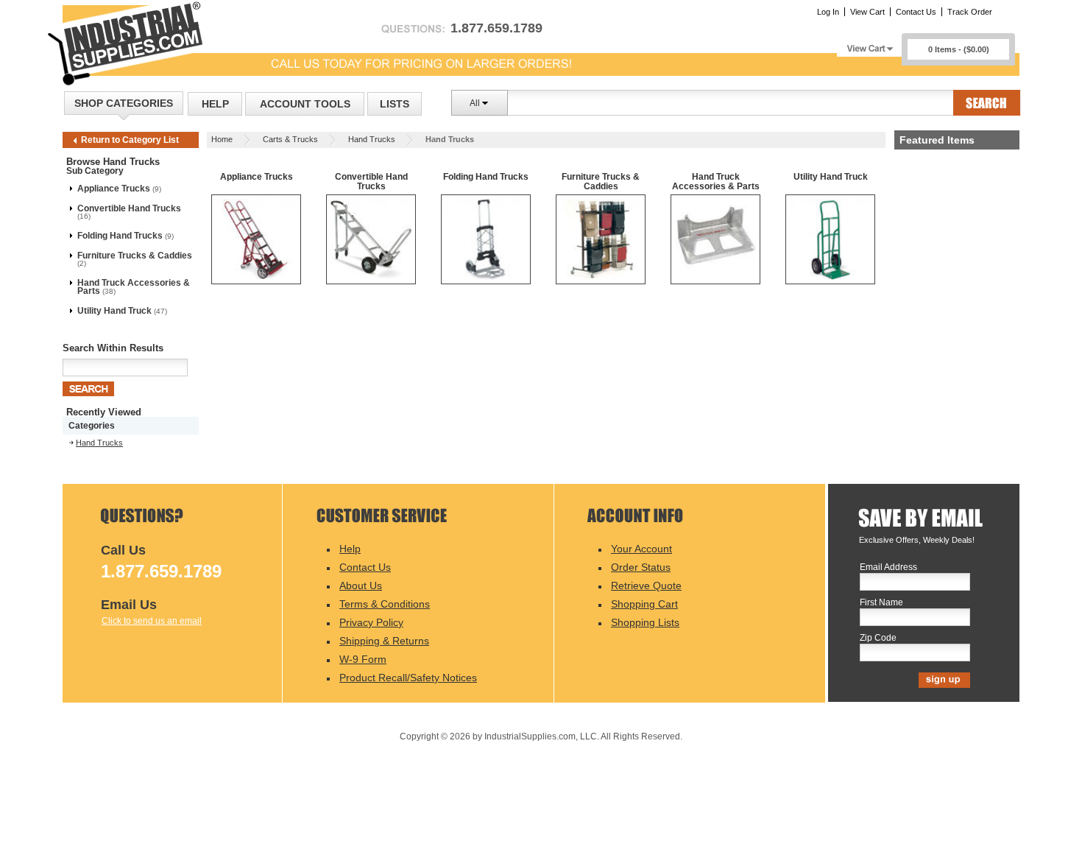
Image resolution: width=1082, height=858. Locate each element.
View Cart (867, 11)
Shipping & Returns (384, 641)
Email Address (888, 567)
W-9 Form (362, 659)
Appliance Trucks (113, 188)
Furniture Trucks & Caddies (134, 255)
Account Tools (305, 104)
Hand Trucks (371, 139)
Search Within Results (113, 348)
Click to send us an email (152, 621)
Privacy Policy (371, 622)
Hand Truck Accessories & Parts (133, 287)
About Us (360, 585)
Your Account (641, 549)
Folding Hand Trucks (120, 236)
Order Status (641, 567)
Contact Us (916, 11)
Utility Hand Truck (114, 311)
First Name (881, 603)
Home (222, 139)
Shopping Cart (644, 604)
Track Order (969, 11)
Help (215, 104)
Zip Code (878, 638)
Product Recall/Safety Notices (408, 677)
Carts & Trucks (290, 139)
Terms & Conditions (384, 604)
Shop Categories (123, 103)
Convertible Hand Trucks (129, 208)
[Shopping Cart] (869, 44)
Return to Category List (130, 140)
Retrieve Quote (646, 585)
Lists (394, 104)
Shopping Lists (645, 622)
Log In (828, 11)
